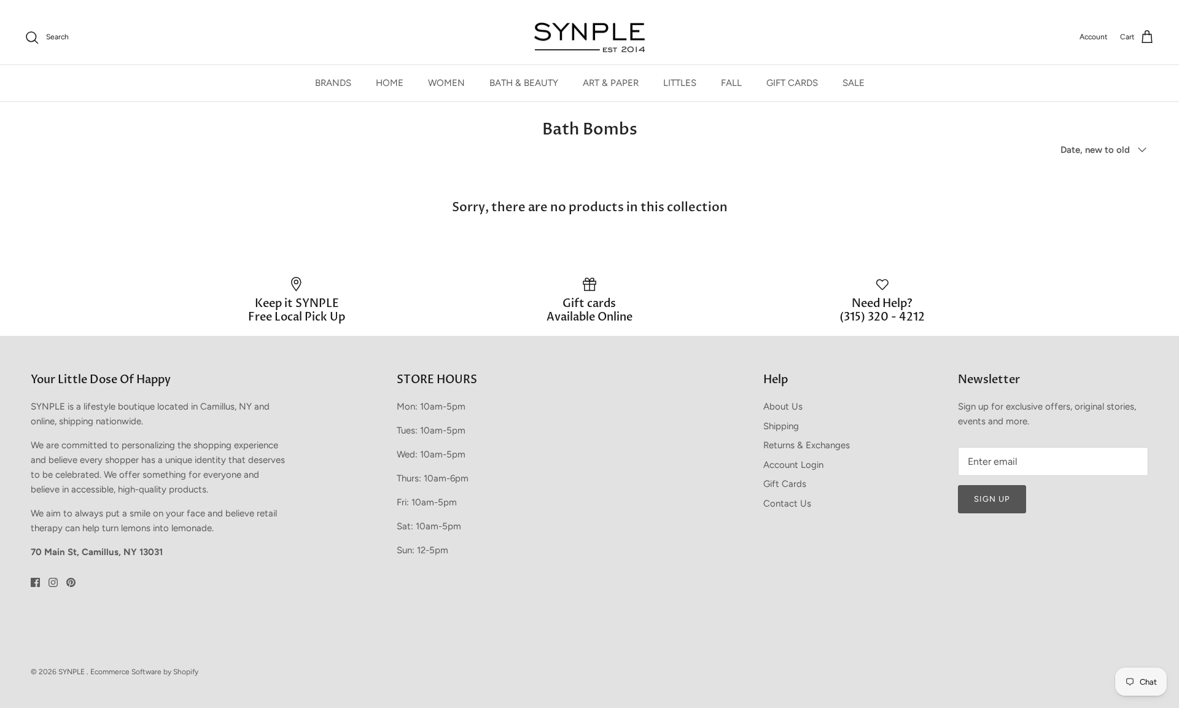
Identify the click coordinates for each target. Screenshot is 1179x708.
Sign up (992, 499)
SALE (853, 82)
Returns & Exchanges (806, 445)
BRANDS (333, 82)
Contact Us (787, 503)
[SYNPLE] (589, 38)
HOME (389, 82)
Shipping (781, 426)
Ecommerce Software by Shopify (144, 671)
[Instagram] (53, 582)
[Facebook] (35, 582)
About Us (783, 406)
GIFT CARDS (792, 82)
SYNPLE (72, 671)
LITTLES (679, 82)
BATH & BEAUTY (523, 82)
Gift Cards (784, 483)
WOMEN (446, 82)
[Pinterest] (71, 582)
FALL (731, 82)
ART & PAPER (611, 82)
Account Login (793, 464)
